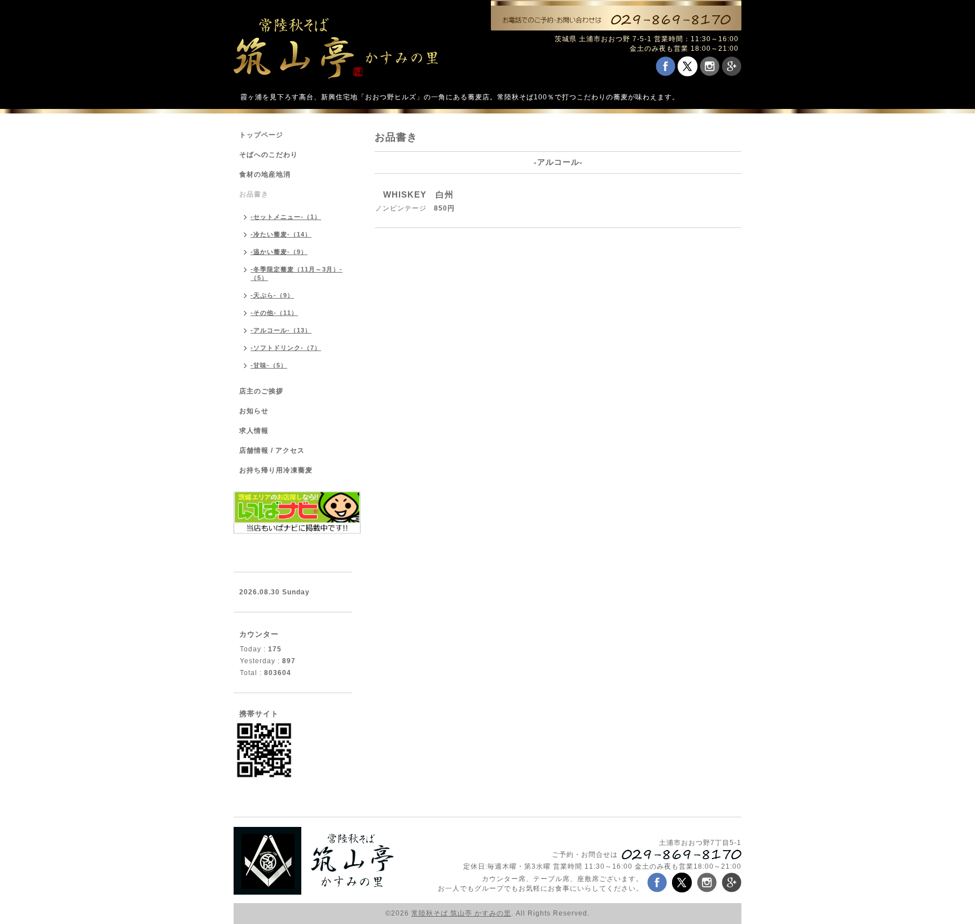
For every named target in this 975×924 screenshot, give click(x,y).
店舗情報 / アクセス (272, 450)
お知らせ (254, 411)
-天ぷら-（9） (272, 295)
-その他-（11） (274, 312)
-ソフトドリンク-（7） (286, 347)
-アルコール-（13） (281, 330)
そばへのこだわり (268, 155)
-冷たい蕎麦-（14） (281, 234)
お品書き (254, 194)
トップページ (261, 135)
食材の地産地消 (265, 174)
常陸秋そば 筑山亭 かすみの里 (461, 913)
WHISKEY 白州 (423, 194)
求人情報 (254, 431)
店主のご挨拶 (261, 391)
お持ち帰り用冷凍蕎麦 (276, 470)
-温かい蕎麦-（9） (279, 251)
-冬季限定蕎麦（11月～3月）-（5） (296, 273)
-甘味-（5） (269, 365)
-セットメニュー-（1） (286, 216)
